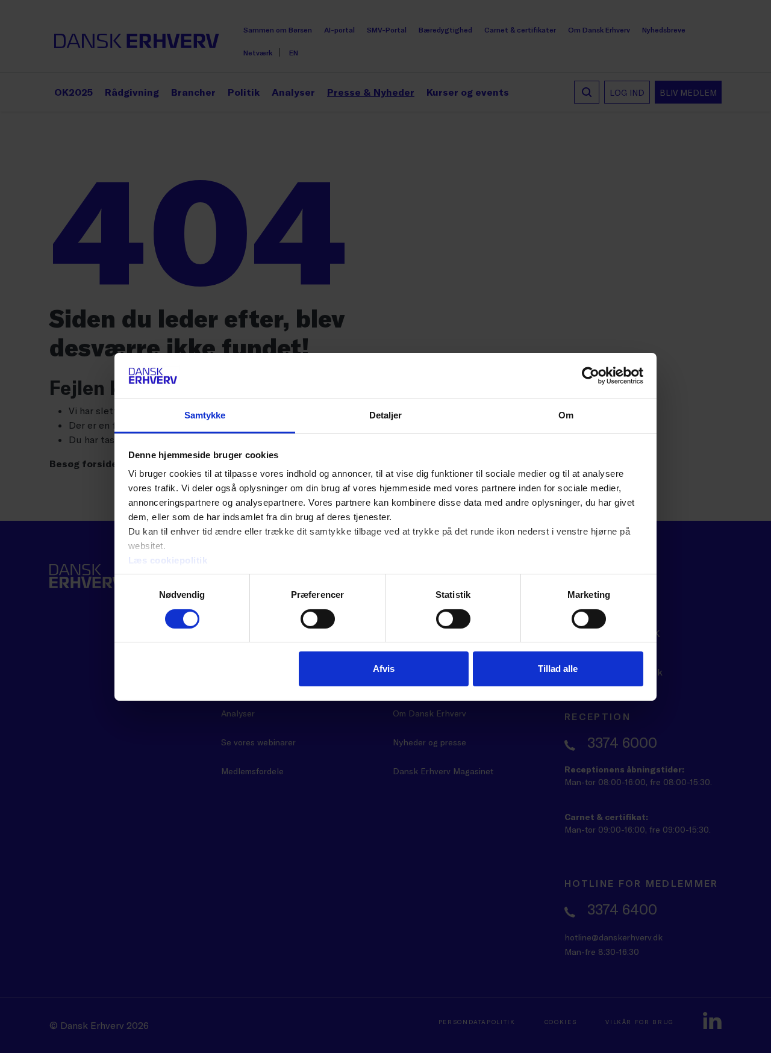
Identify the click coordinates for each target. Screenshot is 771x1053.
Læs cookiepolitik (168, 560)
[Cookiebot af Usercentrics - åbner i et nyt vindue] (590, 376)
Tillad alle (558, 668)
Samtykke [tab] (205, 415)
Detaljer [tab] (385, 415)
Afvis (384, 668)
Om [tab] (565, 415)
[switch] (318, 619)
